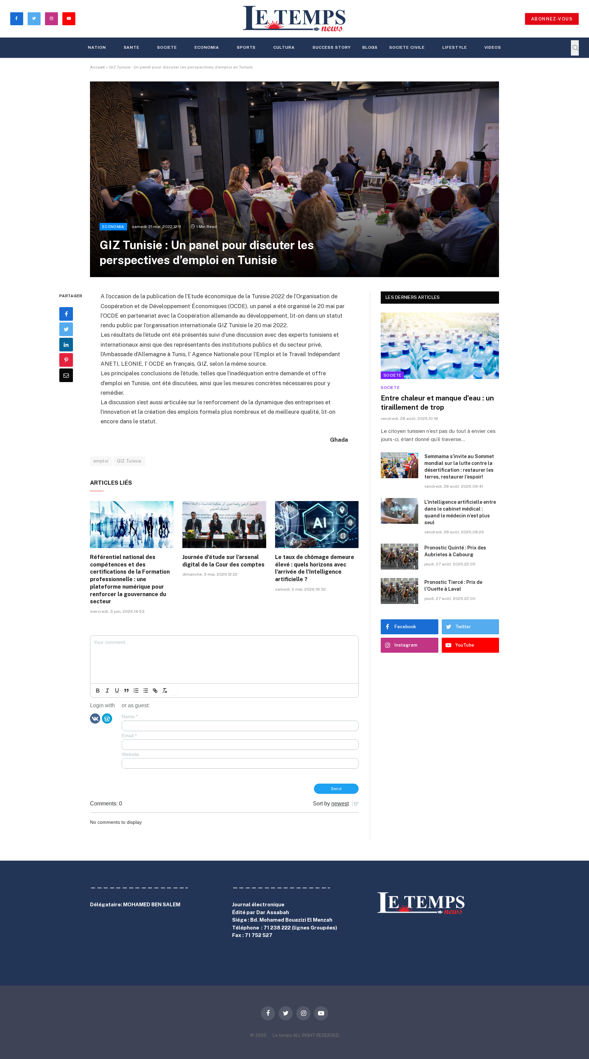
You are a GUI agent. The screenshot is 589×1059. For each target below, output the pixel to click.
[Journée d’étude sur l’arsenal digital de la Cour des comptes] (224, 524)
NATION (97, 47)
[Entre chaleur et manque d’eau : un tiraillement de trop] (440, 346)
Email (129, 735)
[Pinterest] (66, 360)
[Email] (66, 375)
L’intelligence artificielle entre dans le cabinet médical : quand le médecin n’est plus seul (460, 512)
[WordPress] (107, 718)
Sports (246, 47)
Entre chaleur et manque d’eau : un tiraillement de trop (437, 402)
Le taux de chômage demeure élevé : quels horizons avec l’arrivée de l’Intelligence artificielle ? (314, 568)
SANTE (132, 47)
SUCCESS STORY (331, 47)
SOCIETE (167, 47)
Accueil (97, 67)
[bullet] (145, 690)
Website (130, 754)
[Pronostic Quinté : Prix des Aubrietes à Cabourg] (399, 557)
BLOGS (370, 47)
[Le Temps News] (294, 18)
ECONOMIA (207, 47)
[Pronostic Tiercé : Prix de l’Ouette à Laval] (399, 591)
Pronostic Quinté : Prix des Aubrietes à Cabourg (455, 551)
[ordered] (136, 690)
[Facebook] (66, 314)
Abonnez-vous (552, 18)
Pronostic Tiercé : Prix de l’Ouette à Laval (453, 585)
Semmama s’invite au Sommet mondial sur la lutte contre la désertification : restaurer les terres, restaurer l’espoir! (459, 467)
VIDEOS (492, 47)
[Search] (575, 48)
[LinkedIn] (66, 345)
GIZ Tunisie (129, 461)
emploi (100, 461)
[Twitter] (66, 329)
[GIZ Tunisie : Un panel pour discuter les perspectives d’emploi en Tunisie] (294, 179)
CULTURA (284, 47)
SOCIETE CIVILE (406, 47)
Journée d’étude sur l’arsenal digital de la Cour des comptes (223, 561)
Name (130, 716)
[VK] (95, 718)
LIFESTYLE (454, 47)
